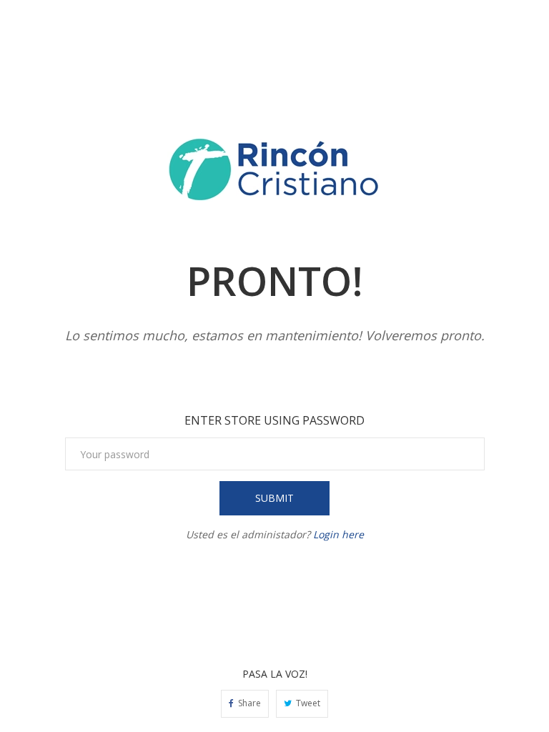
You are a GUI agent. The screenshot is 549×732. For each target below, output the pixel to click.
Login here (338, 534)
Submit (274, 498)
